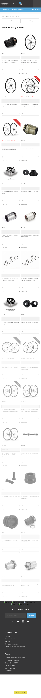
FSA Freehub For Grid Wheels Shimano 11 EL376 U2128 (30, 236)
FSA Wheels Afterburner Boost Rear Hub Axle (29, 453)
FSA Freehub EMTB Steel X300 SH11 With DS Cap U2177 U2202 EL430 (10, 61)
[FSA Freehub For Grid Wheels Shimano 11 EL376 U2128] (30, 216)
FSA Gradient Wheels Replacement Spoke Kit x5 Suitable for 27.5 (29, 279)
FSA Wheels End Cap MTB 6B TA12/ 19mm (10, 541)
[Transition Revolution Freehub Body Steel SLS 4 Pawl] (30, 565)
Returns (7, 641)
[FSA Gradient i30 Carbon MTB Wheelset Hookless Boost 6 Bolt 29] (11, 391)
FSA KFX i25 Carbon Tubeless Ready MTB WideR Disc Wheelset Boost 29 (29, 410)
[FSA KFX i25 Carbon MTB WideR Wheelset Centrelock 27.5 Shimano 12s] (11, 434)
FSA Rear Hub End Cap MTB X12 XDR (29, 322)
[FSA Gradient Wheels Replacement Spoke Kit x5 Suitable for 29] (11, 260)
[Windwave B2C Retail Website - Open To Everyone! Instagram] (23, 621)
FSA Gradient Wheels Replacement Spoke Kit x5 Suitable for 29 (10, 279)
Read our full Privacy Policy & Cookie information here (20, 688)
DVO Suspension (10, 665)
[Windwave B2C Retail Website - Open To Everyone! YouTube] (28, 621)
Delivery (7, 636)
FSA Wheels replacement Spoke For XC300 (10, 192)
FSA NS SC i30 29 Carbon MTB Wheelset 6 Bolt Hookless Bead (9, 148)
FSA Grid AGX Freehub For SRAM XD (29, 148)
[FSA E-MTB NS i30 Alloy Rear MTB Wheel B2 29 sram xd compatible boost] (30, 42)
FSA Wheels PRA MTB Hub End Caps (29, 191)
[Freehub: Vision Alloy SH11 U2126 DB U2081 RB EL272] (11, 216)
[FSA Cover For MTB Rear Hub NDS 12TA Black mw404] (30, 478)
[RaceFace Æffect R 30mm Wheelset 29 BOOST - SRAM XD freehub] (30, 86)
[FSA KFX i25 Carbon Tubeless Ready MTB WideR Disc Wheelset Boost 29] (30, 391)
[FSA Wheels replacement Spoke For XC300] (11, 173)
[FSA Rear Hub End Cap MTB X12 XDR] (30, 304)
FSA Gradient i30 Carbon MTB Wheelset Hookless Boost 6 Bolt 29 (10, 410)
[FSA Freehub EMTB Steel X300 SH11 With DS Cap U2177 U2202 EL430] (11, 42)
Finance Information (11, 639)
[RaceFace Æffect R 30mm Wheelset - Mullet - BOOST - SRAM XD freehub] (11, 347)
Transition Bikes (10, 668)
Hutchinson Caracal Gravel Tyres (15, 658)
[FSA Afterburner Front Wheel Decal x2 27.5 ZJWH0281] (11, 304)
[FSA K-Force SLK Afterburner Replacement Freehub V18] (11, 565)
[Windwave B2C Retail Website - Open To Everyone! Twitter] (18, 621)
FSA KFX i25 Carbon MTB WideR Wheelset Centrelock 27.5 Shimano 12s (10, 454)
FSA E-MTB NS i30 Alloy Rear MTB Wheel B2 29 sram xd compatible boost (29, 62)
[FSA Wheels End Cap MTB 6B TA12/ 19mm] (11, 522)
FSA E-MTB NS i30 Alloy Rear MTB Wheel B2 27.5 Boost (9, 105)
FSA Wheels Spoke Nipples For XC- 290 (11, 496)
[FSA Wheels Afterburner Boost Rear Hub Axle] (30, 434)
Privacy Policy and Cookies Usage (15, 646)
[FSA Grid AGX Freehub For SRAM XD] (30, 129)
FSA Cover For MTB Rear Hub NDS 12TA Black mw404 (30, 497)
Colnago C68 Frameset (12, 660)
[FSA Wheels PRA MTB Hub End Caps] (30, 173)
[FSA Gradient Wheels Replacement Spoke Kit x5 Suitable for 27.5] (30, 260)
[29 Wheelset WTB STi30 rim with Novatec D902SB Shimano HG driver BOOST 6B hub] (30, 347)
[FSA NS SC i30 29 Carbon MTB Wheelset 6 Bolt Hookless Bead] (11, 129)
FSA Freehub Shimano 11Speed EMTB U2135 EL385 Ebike (29, 541)
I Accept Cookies (20, 692)
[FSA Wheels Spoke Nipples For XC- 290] (11, 478)
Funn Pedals (8, 671)
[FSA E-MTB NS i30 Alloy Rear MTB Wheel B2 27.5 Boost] (11, 86)
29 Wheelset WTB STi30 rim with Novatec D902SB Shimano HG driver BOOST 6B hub (29, 367)
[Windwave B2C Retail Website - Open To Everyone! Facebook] (13, 621)
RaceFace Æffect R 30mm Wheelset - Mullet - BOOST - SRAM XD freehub (10, 366)
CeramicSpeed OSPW (11, 663)
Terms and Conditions (11, 644)
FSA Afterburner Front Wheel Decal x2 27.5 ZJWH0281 (10, 323)
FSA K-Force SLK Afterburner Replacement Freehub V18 (8, 584)
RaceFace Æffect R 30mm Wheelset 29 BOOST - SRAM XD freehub (29, 105)
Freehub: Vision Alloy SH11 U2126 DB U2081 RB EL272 (10, 236)
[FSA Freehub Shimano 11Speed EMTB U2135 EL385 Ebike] (30, 522)
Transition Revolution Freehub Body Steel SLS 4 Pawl (29, 584)
